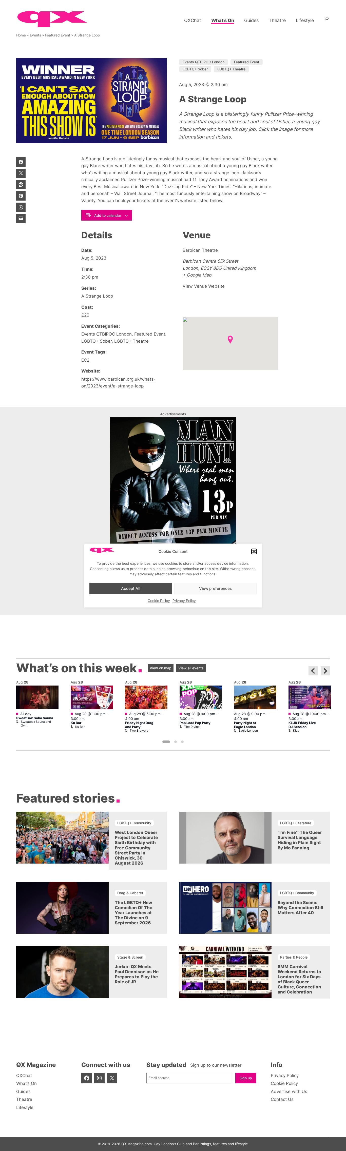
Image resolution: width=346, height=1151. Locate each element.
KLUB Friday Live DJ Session (302, 725)
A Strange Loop (97, 296)
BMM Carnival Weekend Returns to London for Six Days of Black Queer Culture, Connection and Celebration (299, 979)
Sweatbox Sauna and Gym (36, 723)
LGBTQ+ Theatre (231, 69)
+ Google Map (197, 275)
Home (21, 35)
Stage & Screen (130, 957)
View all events (191, 668)
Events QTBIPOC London (203, 62)
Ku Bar (76, 723)
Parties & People (293, 957)
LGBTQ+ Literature (295, 823)
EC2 (85, 360)
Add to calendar (107, 215)
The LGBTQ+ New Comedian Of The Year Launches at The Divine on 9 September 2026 (133, 912)
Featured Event (57, 35)
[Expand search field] (327, 20)
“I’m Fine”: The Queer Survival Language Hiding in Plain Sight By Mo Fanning (300, 840)
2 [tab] (175, 741)
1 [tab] (166, 741)
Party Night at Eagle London (245, 725)
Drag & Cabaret (130, 893)
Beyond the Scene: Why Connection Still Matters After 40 (300, 907)
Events (35, 35)
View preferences (215, 588)
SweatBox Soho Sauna (34, 718)
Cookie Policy (159, 600)
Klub (296, 730)
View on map (160, 668)
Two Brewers (139, 730)
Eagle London (248, 730)
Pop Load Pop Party (195, 723)
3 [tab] (182, 741)
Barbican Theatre (200, 250)
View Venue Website (204, 286)
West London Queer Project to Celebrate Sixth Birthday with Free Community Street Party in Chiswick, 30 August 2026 (136, 847)
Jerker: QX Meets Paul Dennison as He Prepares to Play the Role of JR (137, 974)
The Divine (192, 727)
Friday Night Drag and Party (139, 725)
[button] (254, 551)
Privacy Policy (184, 600)
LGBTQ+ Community (134, 823)
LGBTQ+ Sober (195, 69)
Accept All (130, 588)
